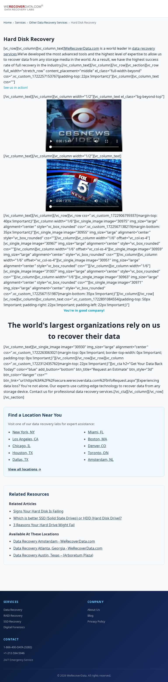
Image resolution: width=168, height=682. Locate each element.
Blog (90, 616)
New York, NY (23, 432)
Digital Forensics (14, 627)
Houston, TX (22, 452)
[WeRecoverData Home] (25, 9)
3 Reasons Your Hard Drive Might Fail (44, 525)
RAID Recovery (13, 616)
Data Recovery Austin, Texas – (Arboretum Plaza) (53, 555)
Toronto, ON (98, 452)
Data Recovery (13, 610)
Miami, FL (95, 432)
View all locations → (24, 469)
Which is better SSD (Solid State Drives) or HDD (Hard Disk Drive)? (67, 518)
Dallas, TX (20, 459)
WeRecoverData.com (82, 48)
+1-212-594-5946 (14, 653)
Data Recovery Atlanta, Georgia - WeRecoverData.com (57, 548)
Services (20, 22)
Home (8, 22)
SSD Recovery (12, 621)
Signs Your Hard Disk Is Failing (38, 511)
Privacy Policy (96, 621)
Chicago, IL (21, 445)
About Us (94, 610)
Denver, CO (97, 445)
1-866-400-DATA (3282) (18, 647)
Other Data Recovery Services (48, 22)
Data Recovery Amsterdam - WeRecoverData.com (54, 541)
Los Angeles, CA (25, 439)
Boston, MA (97, 439)
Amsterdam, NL (101, 459)
